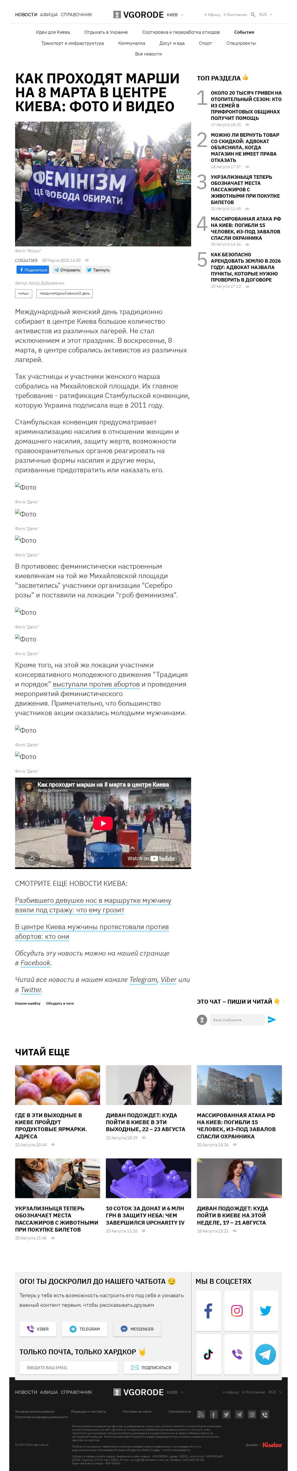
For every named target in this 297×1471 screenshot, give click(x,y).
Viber (169, 979)
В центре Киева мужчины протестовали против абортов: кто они (92, 931)
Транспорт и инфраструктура (72, 43)
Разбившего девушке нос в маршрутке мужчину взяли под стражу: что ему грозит (93, 904)
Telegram (143, 979)
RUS (263, 14)
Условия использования (34, 1411)
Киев (172, 1392)
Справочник (76, 14)
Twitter (31, 989)
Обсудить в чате (60, 1003)
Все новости (148, 54)
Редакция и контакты (88, 1411)
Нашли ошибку (27, 1003)
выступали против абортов (96, 683)
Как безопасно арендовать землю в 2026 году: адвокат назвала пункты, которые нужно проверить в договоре (246, 267)
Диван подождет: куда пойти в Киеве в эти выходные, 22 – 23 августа (145, 1122)
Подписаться (156, 1367)
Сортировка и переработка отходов (181, 32)
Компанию (237, 14)
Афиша (49, 14)
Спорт (205, 43)
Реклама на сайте (137, 1411)
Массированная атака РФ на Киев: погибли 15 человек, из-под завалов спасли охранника (246, 228)
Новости (26, 14)
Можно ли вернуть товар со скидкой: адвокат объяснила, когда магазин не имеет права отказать (245, 147)
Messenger (142, 1329)
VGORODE (143, 1392)
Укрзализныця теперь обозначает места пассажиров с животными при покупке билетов (245, 189)
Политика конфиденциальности (41, 1417)
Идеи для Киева (53, 32)
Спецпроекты (241, 43)
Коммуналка (131, 43)
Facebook (35, 962)
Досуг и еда (172, 43)
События (244, 32)
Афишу (214, 14)
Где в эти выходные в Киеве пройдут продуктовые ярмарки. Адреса (51, 1126)
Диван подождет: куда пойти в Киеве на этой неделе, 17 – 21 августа (232, 1215)
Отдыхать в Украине (106, 32)
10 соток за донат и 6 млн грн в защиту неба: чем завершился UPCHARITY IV (145, 1215)
